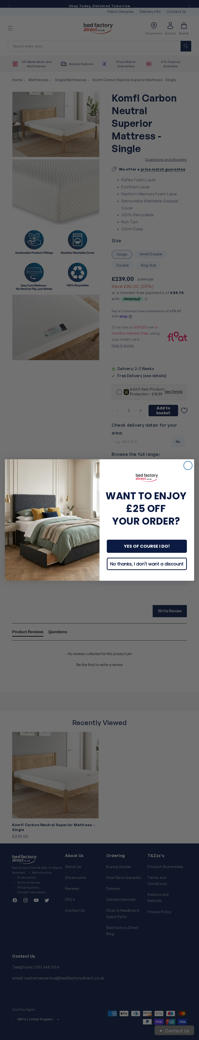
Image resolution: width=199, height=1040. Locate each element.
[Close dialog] (188, 465)
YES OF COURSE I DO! (147, 546)
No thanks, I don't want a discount (146, 564)
